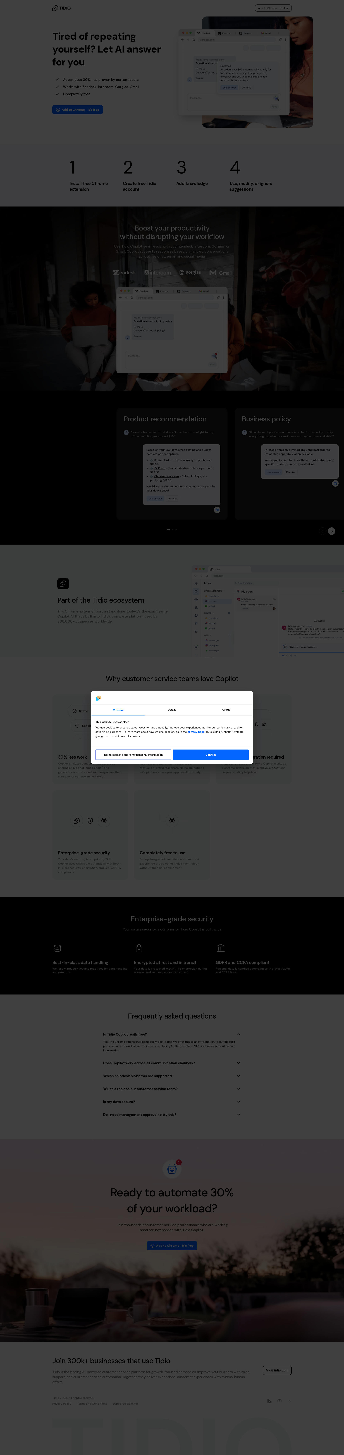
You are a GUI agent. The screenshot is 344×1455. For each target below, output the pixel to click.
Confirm (211, 754)
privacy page (196, 731)
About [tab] (226, 709)
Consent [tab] (118, 710)
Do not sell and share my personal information (133, 754)
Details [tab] (172, 709)
